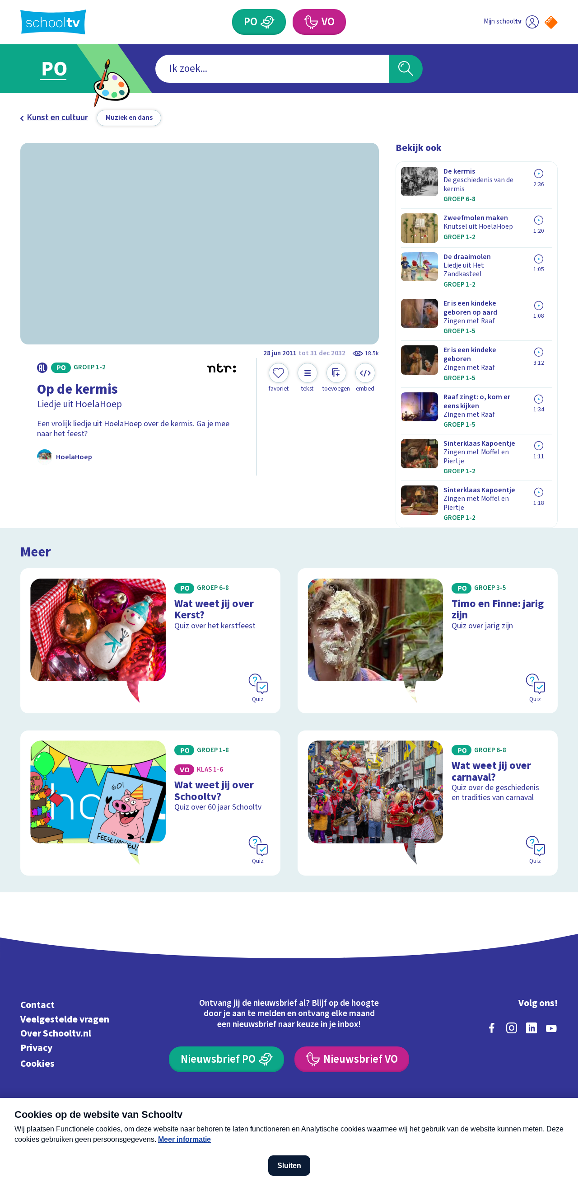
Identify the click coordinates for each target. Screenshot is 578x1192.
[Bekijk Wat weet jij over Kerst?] (150, 640)
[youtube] (551, 1028)
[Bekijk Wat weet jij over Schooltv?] (150, 803)
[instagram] (512, 1028)
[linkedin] (531, 1028)
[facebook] (492, 1028)
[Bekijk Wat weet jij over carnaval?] (428, 803)
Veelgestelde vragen (64, 1020)
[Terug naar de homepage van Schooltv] (53, 21)
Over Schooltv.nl (55, 1034)
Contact (37, 1005)
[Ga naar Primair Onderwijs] (64, 68)
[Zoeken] (406, 69)
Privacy (36, 1048)
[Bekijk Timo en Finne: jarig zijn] (428, 640)
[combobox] (272, 69)
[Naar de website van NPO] (551, 22)
